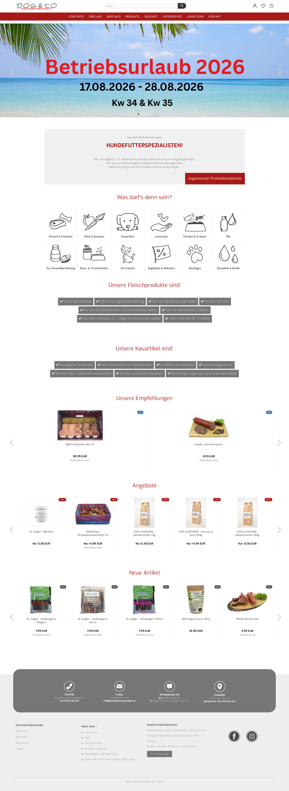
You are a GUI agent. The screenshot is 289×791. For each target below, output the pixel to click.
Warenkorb (22, 742)
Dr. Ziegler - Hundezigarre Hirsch (93, 620)
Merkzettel (22, 737)
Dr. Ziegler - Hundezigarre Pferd (144, 619)
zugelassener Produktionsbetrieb (215, 178)
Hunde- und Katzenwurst (209, 444)
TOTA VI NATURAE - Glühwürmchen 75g (144, 533)
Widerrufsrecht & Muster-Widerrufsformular (110, 759)
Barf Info (113, 16)
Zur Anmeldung (159, 753)
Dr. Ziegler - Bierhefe (41, 531)
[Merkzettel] (263, 6)
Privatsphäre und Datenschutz (102, 754)
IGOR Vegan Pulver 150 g (196, 619)
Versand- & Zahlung (96, 748)
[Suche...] (182, 6)
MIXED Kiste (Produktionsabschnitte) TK (93, 533)
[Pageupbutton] (280, 786)
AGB (87, 737)
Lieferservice (172, 16)
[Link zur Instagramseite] (252, 736)
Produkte (132, 16)
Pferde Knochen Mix (247, 619)
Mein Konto (22, 731)
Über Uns (95, 16)
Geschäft (151, 16)
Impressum (91, 732)
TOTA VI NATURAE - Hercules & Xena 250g (196, 533)
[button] (255, 6)
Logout (19, 748)
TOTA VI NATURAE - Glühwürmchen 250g (247, 533)
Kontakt (215, 16)
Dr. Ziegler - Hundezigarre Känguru (41, 620)
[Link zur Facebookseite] (234, 736)
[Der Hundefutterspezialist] (37, 6)
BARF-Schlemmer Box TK (80, 444)
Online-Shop (132, 781)
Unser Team (195, 16)
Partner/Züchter (94, 743)
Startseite (76, 16)
